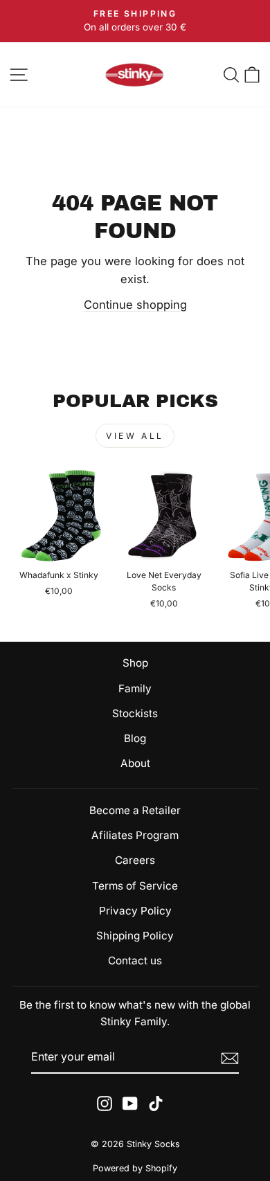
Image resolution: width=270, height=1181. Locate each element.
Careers (135, 860)
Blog (135, 738)
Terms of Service (135, 885)
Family (135, 688)
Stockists (135, 713)
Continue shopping (135, 305)
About (135, 763)
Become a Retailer (135, 810)
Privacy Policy (135, 910)
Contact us (135, 960)
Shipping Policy (135, 935)
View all (135, 436)
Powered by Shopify (135, 1168)
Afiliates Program (135, 835)
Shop (135, 662)
